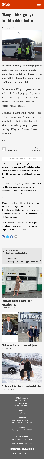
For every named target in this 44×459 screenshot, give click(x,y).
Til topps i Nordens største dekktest (22, 386)
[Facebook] (3, 236)
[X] (7, 236)
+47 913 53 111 (25, 406)
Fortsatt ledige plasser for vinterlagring (17, 302)
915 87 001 (28, 444)
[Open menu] (39, 4)
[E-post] (15, 236)
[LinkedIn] (11, 236)
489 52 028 (28, 423)
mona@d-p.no (22, 413)
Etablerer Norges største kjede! (19, 345)
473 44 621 (29, 420)
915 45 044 (28, 439)
